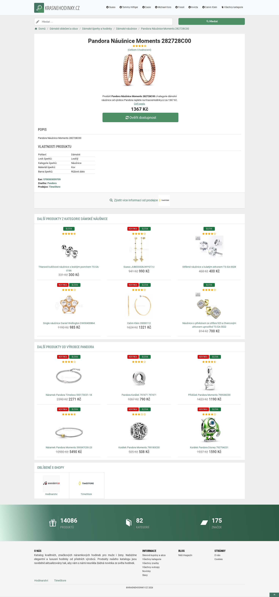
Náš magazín (185, 555)
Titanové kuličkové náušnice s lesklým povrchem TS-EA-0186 (69, 268)
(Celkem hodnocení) (139, 49)
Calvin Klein (211, 7)
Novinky (146, 571)
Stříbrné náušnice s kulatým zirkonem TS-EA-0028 (209, 266)
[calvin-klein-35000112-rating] (139, 290)
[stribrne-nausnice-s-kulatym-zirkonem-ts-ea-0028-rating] (209, 234)
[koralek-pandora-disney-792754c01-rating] (209, 414)
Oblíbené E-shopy (50, 468)
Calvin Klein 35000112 (139, 323)
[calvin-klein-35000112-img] (139, 306)
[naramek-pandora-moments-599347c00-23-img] (69, 430)
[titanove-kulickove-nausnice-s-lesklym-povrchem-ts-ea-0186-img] (69, 250)
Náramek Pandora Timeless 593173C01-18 (69, 394)
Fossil (181, 7)
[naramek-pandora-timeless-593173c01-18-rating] (69, 362)
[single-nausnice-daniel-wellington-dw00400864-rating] (69, 290)
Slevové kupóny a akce (154, 555)
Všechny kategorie (233, 7)
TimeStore (54, 186)
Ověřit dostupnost (142, 118)
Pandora (52, 183)
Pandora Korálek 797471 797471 (139, 394)
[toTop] (274, 595)
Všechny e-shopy (151, 567)
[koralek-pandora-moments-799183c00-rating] (139, 414)
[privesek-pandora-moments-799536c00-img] (209, 378)
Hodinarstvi (41, 580)
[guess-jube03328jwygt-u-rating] (139, 234)
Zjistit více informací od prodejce (135, 200)
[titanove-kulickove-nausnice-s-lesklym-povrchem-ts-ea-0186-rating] (69, 234)
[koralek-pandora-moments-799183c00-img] (139, 430)
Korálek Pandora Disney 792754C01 (209, 447)
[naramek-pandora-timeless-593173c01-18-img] (69, 378)
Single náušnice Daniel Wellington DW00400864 (69, 323)
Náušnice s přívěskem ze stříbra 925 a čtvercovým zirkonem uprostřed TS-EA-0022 (209, 325)
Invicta (194, 7)
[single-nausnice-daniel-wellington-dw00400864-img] (69, 306)
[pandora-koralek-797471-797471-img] (139, 378)
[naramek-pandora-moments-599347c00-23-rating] (69, 414)
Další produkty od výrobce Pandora (65, 347)
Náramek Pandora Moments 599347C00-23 (69, 447)
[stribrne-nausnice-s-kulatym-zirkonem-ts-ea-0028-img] (209, 250)
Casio (148, 7)
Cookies (218, 559)
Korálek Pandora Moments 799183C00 (139, 447)
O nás (217, 555)
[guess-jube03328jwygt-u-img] (139, 250)
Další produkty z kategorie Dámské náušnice (72, 219)
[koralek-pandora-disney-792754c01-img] (209, 430)
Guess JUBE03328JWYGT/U (139, 266)
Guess (112, 7)
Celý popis (139, 103)
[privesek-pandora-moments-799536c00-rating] (209, 362)
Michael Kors (164, 7)
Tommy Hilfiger (130, 7)
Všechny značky (150, 563)
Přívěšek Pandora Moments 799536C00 (209, 394)
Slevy (145, 575)
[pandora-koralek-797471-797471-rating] (139, 362)
